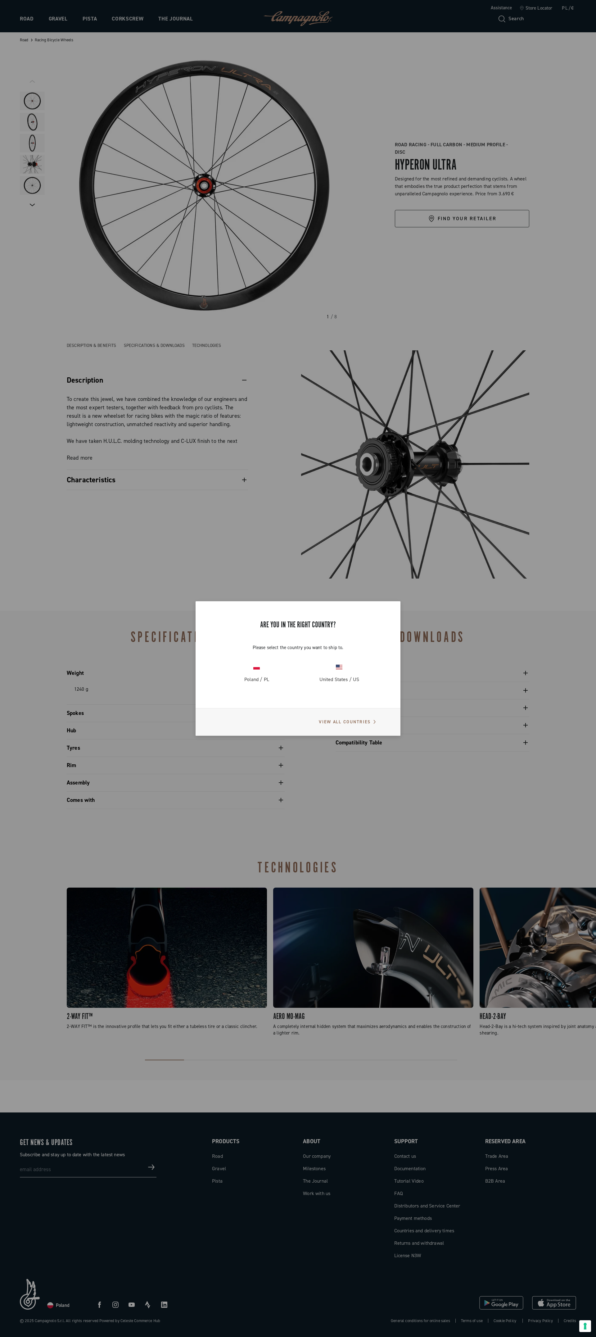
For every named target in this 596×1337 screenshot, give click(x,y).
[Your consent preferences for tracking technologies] (585, 1326)
